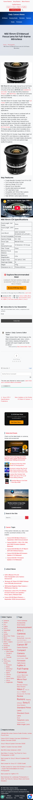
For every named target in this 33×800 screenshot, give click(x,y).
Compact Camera (21, 652)
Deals (12, 22)
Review (20, 696)
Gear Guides (10, 651)
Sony (14, 7)
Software (19, 703)
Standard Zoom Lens (23, 714)
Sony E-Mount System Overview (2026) (13, 743)
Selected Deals (11, 433)
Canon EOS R (20, 642)
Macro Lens (25, 675)
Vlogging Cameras (21, 722)
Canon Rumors (7, 1)
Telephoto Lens (23, 720)
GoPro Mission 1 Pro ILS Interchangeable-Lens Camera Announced (14, 576)
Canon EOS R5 (27, 642)
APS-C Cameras (21, 632)
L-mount (19, 675)
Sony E (26, 299)
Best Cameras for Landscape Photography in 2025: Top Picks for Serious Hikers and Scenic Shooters (15, 779)
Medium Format (21, 677)
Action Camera (21, 625)
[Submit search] (26, 517)
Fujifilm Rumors (16, 4)
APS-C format (5, 127)
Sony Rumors (17, 1)
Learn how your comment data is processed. (16, 381)
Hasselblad (7, 630)
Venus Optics (10, 678)
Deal (26, 658)
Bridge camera (20, 636)
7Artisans (9, 665)
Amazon (3, 93)
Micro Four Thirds (9, 636)
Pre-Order (27, 694)
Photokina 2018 (20, 694)
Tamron (8, 674)
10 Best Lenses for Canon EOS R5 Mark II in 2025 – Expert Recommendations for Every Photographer (16, 768)
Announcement (23, 297)
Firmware (19, 22)
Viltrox (8, 680)
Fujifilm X (5, 299)
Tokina (8, 676)
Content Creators (20, 658)
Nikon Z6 (27, 689)
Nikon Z (21, 299)
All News (4, 18)
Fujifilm (24, 7)
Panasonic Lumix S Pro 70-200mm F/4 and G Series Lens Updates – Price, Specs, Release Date (15, 592)
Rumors (28, 18)
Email (2, 314)
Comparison (21, 656)
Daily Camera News (16, 14)
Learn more (28, 293)
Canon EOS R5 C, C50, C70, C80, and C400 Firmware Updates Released (17, 544)
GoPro (6, 628)
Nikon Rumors (26, 1)
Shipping (28, 699)
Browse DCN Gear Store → (16, 288)
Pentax (6, 647)
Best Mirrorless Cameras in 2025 (11, 750)
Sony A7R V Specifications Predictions (5, 399)
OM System (7, 640)
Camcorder (28, 638)
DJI (5, 624)
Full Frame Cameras (13, 299)
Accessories (21, 623)
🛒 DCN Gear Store (15, 10)
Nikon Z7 (19, 692)
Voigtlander (9, 682)
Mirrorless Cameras (22, 684)
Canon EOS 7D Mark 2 (22, 640)
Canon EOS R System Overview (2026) (13, 738)
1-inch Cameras (22, 620)
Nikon (18, 7)
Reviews (22, 18)
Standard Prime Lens (24, 709)
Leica (5, 632)
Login (30, 368)
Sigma (8, 672)
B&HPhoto (13, 93)
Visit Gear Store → (16, 422)
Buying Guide (13, 18)
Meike (8, 667)
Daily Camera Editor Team (24, 346)
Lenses (6, 634)
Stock (18, 718)
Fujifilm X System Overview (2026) (11, 747)
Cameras (6, 620)
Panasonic (7, 645)
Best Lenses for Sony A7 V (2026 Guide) (13, 763)
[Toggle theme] (22, 10)
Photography (4, 297)
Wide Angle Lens (23, 724)
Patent (24, 692)
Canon (8, 7)
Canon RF (22, 644)
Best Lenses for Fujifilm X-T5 (9, 774)
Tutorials (8, 657)
